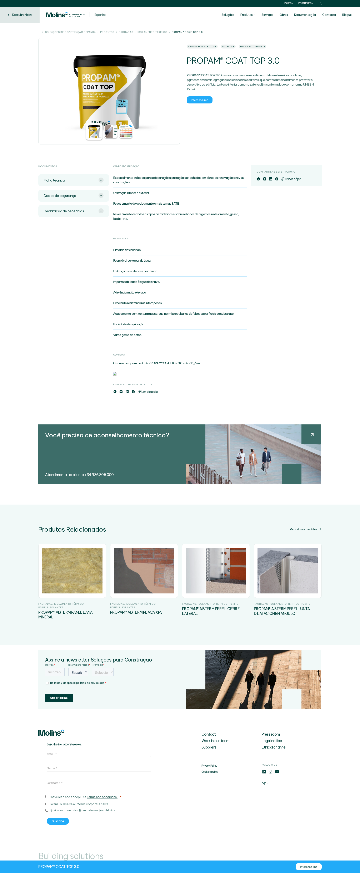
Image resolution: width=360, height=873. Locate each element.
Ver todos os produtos (303, 529)
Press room (271, 734)
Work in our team (215, 740)
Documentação (305, 15)
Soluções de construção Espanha (70, 32)
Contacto (329, 15)
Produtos (246, 15)
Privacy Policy (209, 765)
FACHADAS (126, 32)
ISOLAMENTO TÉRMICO (153, 32)
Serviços (267, 15)
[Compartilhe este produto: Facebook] (133, 392)
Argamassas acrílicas (202, 46)
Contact (208, 734)
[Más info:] (264, 773)
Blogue (347, 15)
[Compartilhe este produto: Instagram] (121, 392)
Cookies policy (209, 771)
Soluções (227, 15)
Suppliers (208, 747)
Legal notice (272, 740)
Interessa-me (199, 100)
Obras (284, 15)
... (39, 32)
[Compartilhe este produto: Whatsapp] (115, 392)
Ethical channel (274, 747)
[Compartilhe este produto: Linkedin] (127, 392)
